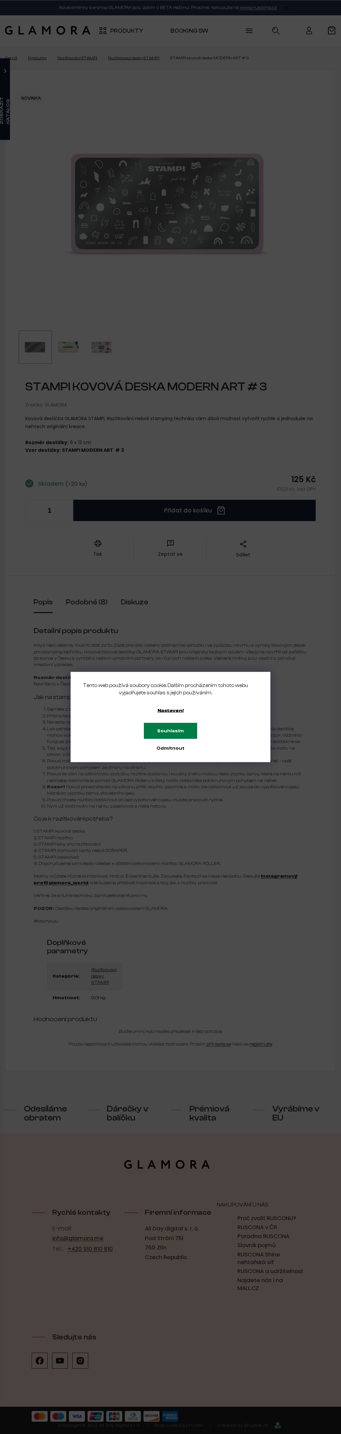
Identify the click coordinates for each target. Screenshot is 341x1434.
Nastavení (170, 710)
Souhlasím (170, 731)
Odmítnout (170, 748)
